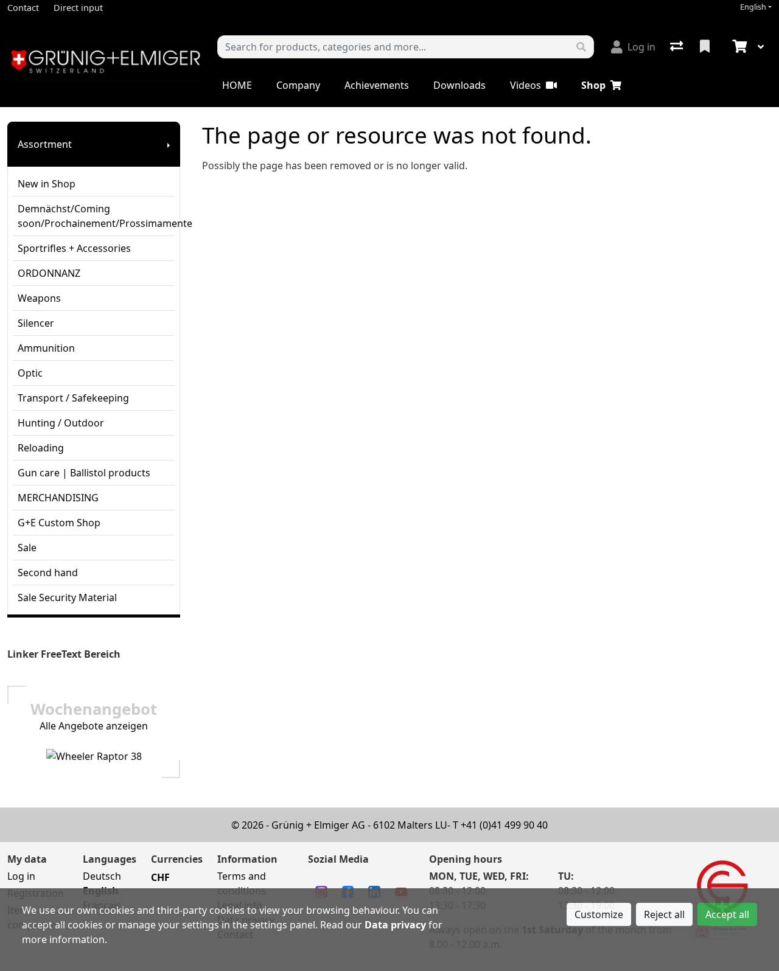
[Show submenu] (169, 144)
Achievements (376, 85)
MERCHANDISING (58, 497)
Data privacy (395, 924)
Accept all (727, 914)
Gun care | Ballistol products (84, 472)
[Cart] (738, 46)
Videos (525, 85)
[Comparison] (678, 47)
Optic (30, 373)
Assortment (45, 144)
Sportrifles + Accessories (74, 248)
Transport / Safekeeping (73, 398)
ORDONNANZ (49, 273)
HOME (237, 85)
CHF (160, 877)
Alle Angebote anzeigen (94, 726)
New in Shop (46, 183)
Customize (599, 914)
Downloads (459, 85)
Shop (593, 85)
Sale (27, 547)
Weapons (39, 298)
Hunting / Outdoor (61, 423)
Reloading (41, 447)
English (753, 7)
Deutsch (102, 876)
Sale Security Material (67, 597)
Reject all (664, 914)
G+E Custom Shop (59, 522)
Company (298, 85)
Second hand (48, 572)
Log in (21, 876)
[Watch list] (706, 47)
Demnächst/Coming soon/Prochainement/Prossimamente (96, 216)
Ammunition (46, 348)
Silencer (36, 323)
